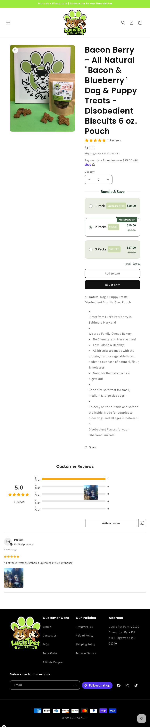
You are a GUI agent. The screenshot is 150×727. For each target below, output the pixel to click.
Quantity (90, 171)
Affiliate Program (53, 662)
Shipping (90, 153)
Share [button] (92, 447)
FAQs (46, 644)
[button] (8, 22)
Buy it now (112, 285)
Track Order (50, 653)
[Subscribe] (75, 685)
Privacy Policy (84, 626)
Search (47, 626)
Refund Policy (84, 635)
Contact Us (50, 635)
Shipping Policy (85, 644)
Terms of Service (86, 653)
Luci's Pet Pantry (79, 718)
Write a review (111, 523)
